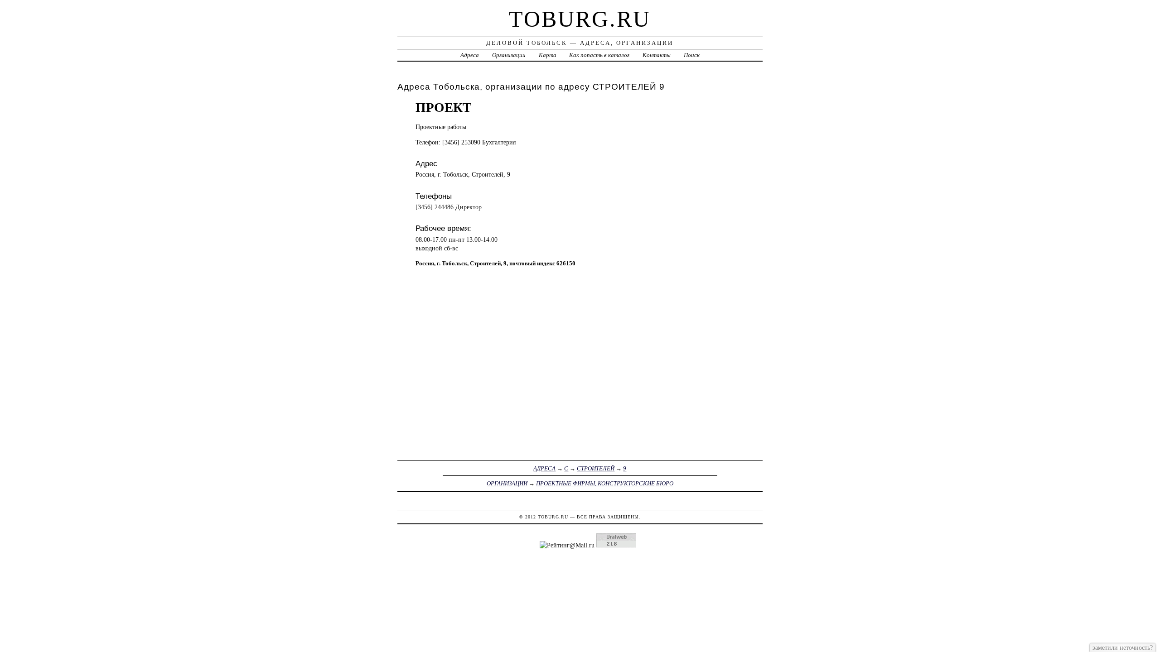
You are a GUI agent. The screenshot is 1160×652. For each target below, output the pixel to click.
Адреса (469, 55)
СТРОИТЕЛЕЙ (595, 468)
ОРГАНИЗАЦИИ (507, 483)
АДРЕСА (544, 468)
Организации (509, 55)
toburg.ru (580, 19)
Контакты (657, 55)
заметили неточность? (1122, 647)
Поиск (692, 55)
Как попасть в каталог (599, 55)
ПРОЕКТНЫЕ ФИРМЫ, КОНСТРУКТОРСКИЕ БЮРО (604, 483)
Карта (547, 55)
